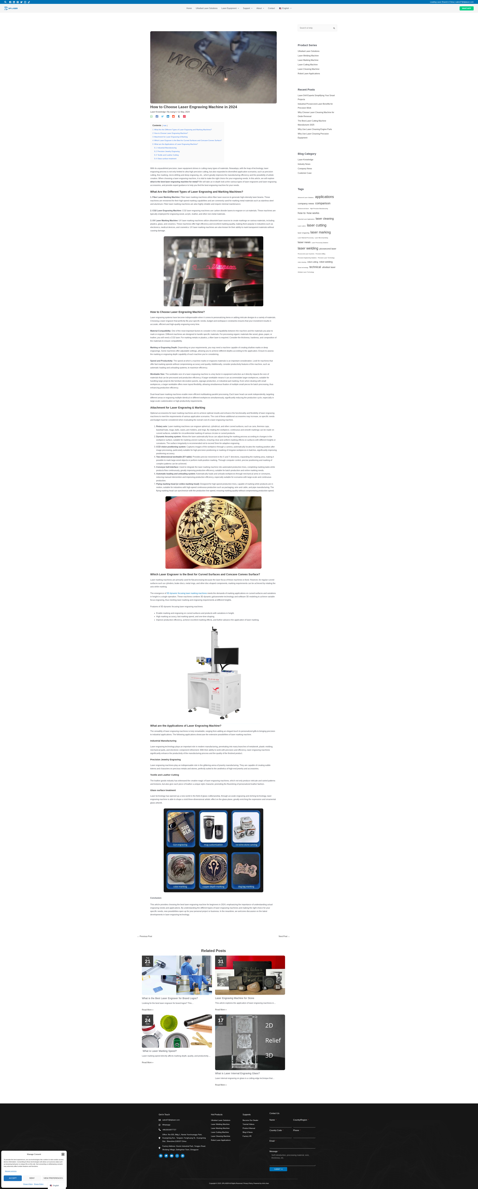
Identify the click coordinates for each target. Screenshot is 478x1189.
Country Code (275, 1130)
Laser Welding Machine (308, 56)
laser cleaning (325, 218)
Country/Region (300, 1120)
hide (164, 125)
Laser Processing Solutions (320, 242)
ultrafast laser (328, 267)
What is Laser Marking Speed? (159, 1051)
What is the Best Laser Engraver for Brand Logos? (170, 998)
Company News (305, 169)
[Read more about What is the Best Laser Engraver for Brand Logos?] (177, 975)
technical (315, 267)
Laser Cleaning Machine (308, 69)
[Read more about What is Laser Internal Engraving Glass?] (250, 1042)
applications (324, 197)
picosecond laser (327, 248)
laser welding (308, 248)
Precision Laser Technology (326, 258)
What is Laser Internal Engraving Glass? (237, 1073)
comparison (322, 203)
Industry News (304, 164)
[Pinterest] (184, 116)
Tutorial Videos (248, 1124)
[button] (63, 1154)
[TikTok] (29, 2)
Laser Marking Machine (308, 60)
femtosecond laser (303, 208)
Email (272, 1141)
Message (273, 1151)
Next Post (284, 936)
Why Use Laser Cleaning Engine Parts (315, 129)
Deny (32, 1178)
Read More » (147, 1010)
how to (302, 213)
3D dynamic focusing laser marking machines (187, 593)
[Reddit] (173, 116)
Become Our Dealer (250, 1120)
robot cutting (312, 262)
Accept (13, 1178)
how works (313, 213)
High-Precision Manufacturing (319, 208)
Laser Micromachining (321, 238)
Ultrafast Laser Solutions (308, 51)
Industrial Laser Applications (306, 219)
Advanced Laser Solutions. (306, 197)
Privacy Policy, (248, 1183)
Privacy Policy (28, 1184)
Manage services (11, 1171)
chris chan (265, 1183)
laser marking (320, 232)
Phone (296, 1130)
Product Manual (249, 1128)
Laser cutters (302, 226)
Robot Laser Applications (309, 74)
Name (272, 1120)
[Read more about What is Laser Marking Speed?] (177, 1031)
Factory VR (247, 1136)
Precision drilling (320, 254)
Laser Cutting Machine (308, 65)
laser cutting (316, 225)
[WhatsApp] (151, 116)
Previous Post (144, 936)
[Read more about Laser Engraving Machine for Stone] (250, 975)
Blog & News (248, 1132)
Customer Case (305, 173)
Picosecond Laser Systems (306, 254)
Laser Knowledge (158, 112)
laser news (304, 242)
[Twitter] (21, 2)
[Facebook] (10, 2)
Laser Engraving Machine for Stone (234, 998)
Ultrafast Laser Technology (306, 272)
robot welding (326, 262)
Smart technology (303, 267)
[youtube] (25, 2)
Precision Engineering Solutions (307, 258)
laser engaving (303, 233)
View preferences (53, 1178)
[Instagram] (18, 2)
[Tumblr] (179, 116)
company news (306, 203)
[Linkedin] (14, 2)
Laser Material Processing (306, 238)
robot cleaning (302, 262)
